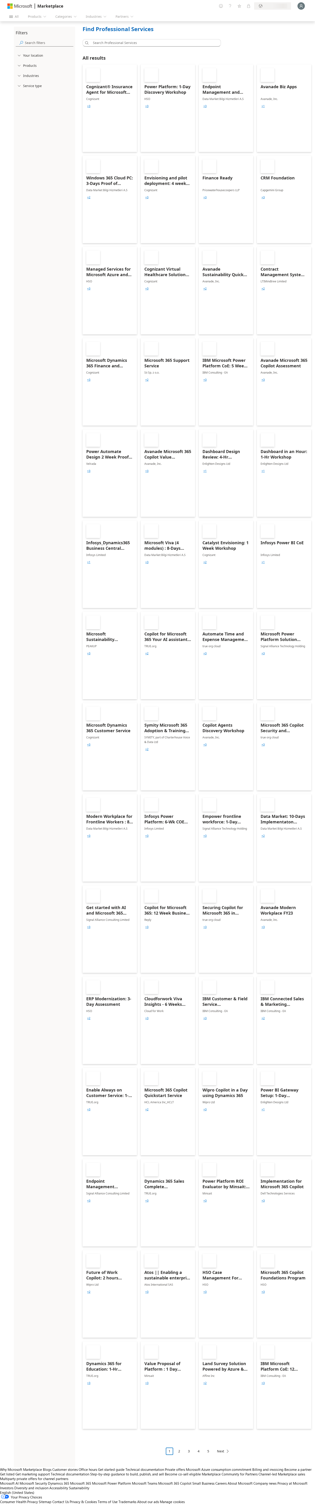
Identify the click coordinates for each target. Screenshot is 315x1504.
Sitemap (45, 1501)
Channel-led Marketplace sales (282, 1474)
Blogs (47, 1469)
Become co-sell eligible (183, 1474)
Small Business (203, 1483)
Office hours (88, 1469)
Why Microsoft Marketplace (21, 1469)
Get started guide (111, 1469)
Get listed (7, 1474)
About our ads (148, 1501)
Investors (6, 1488)
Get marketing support (32, 1474)
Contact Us (60, 1501)
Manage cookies (172, 1501)
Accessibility (58, 1488)
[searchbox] (49, 42)
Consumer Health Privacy (19, 1501)
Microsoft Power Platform (111, 1483)
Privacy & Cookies (83, 1501)
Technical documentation (144, 1469)
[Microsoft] (19, 6)
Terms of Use (108, 1501)
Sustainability (79, 1488)
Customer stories (65, 1469)
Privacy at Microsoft (292, 1483)
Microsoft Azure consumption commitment (219, 1469)
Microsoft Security (33, 1483)
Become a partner (298, 1469)
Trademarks (127, 1501)
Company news (264, 1483)
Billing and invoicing (267, 1469)
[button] (86, 43)
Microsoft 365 (80, 1483)
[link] (110, 108)
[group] (88, 106)
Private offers (175, 1469)
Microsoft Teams (144, 1483)
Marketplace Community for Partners (230, 1474)
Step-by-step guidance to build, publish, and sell (127, 1474)
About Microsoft (240, 1483)
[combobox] (153, 42)
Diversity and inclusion (31, 1488)
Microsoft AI (9, 1483)
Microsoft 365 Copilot (174, 1483)
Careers (221, 1483)
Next (220, 1451)
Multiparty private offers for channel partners (34, 1478)
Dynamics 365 (58, 1483)
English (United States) (17, 1492)
